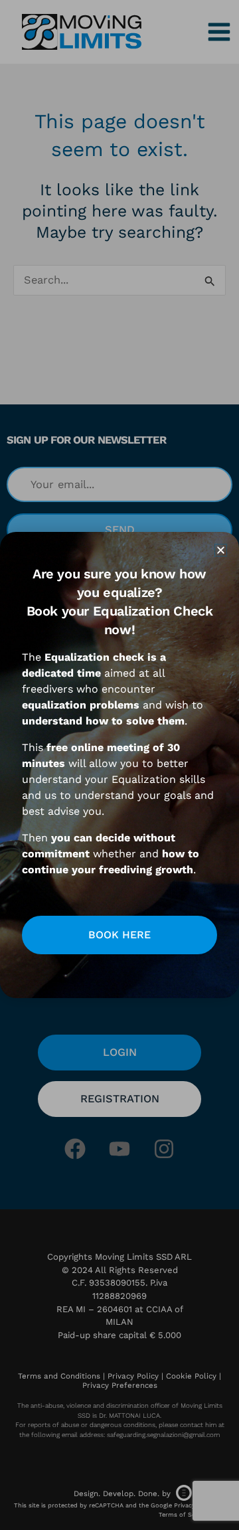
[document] (119, 765)
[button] (221, 550)
